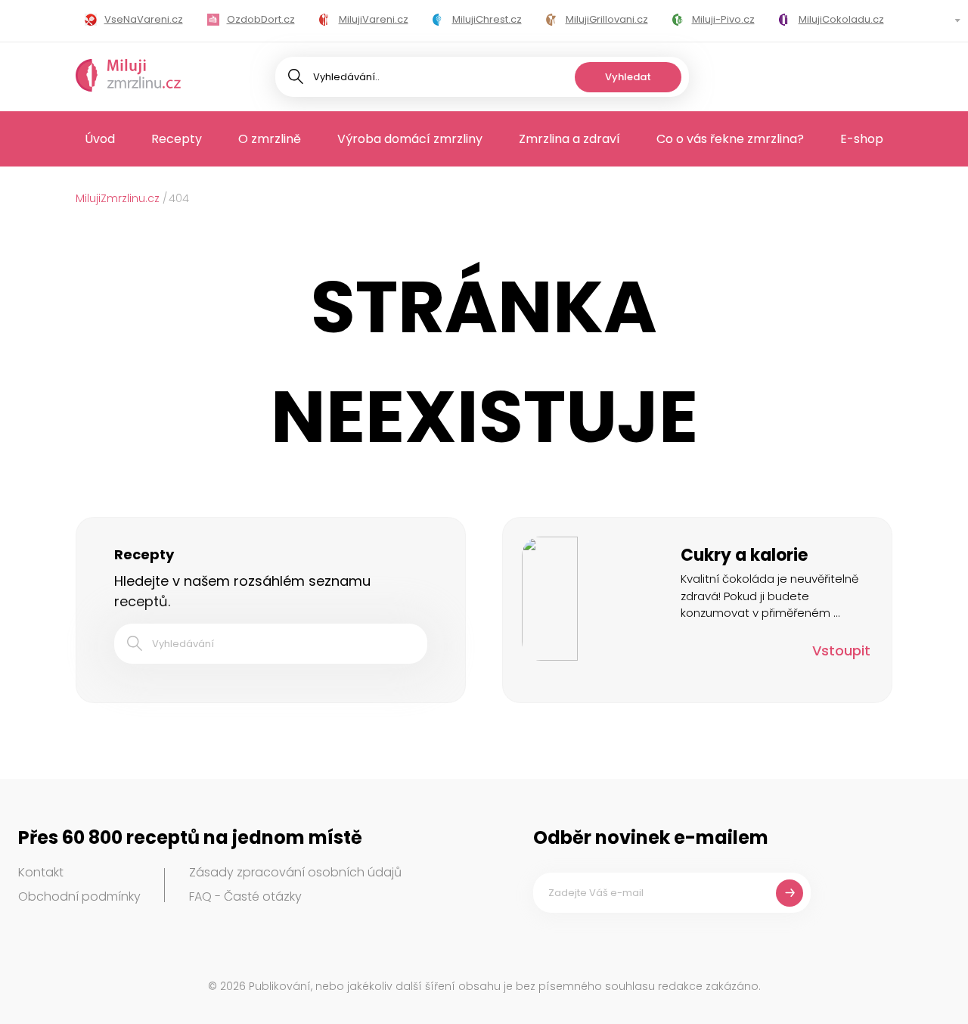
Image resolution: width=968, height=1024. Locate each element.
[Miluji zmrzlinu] (129, 76)
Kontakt (41, 872)
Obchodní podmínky (79, 896)
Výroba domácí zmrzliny (409, 139)
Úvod (100, 139)
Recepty (176, 139)
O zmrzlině (269, 139)
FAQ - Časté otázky (245, 896)
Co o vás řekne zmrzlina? (730, 139)
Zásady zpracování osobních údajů (295, 872)
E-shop (861, 139)
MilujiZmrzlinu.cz (118, 198)
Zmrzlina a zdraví (569, 139)
